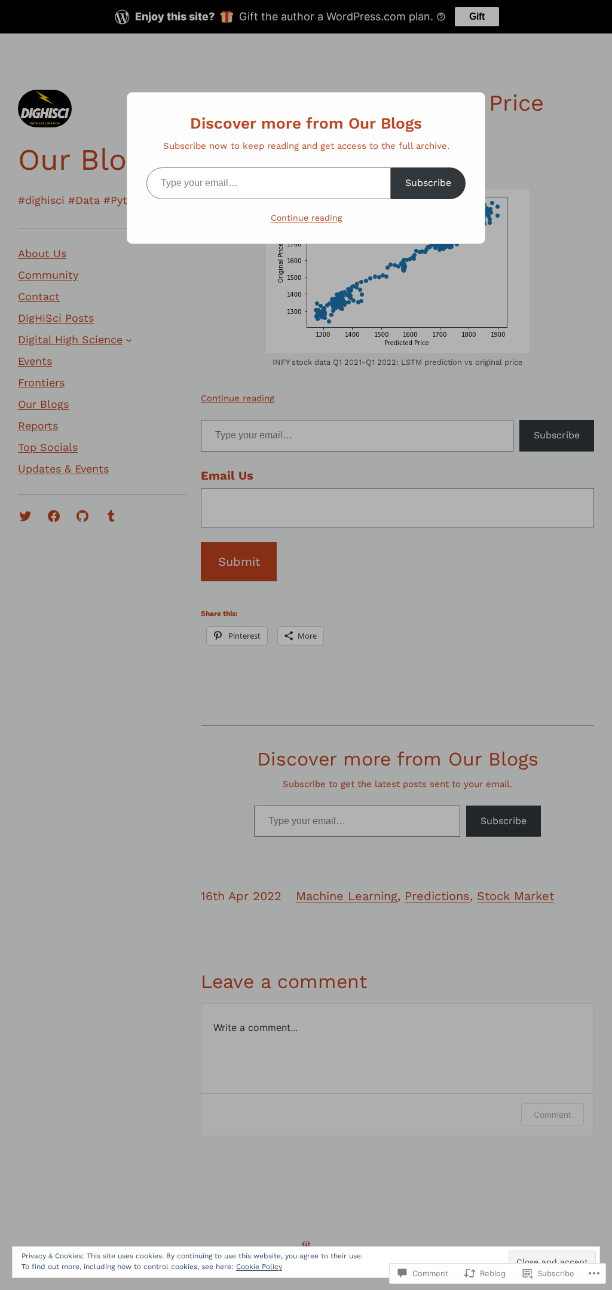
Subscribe (428, 182)
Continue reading (306, 217)
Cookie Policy (259, 1266)
